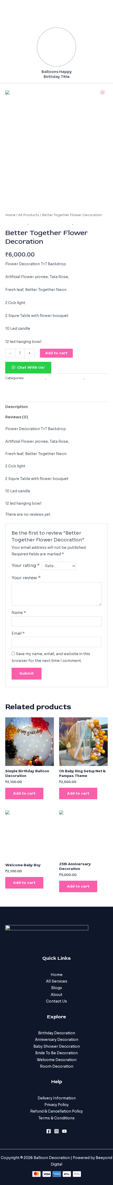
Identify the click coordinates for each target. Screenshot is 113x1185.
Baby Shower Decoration (56, 1046)
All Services (56, 981)
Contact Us (56, 1001)
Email (18, 633)
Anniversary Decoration (56, 1039)
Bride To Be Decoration (56, 1053)
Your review (26, 578)
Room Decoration (56, 1066)
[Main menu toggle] (102, 92)
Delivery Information (57, 1098)
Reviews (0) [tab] (16, 417)
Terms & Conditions (56, 1118)
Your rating (26, 565)
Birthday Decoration (56, 1033)
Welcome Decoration (56, 1060)
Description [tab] (16, 407)
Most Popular (86, 223)
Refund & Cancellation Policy (56, 1111)
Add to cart (56, 353)
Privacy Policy (56, 1105)
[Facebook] (48, 1131)
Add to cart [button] (24, 793)
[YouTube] (64, 1131)
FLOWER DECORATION (50, 223)
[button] (28, 367)
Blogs (56, 988)
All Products (28, 215)
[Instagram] (56, 1131)
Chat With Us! (31, 367)
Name (19, 612)
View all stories (62, 22)
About (56, 995)
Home (10, 215)
